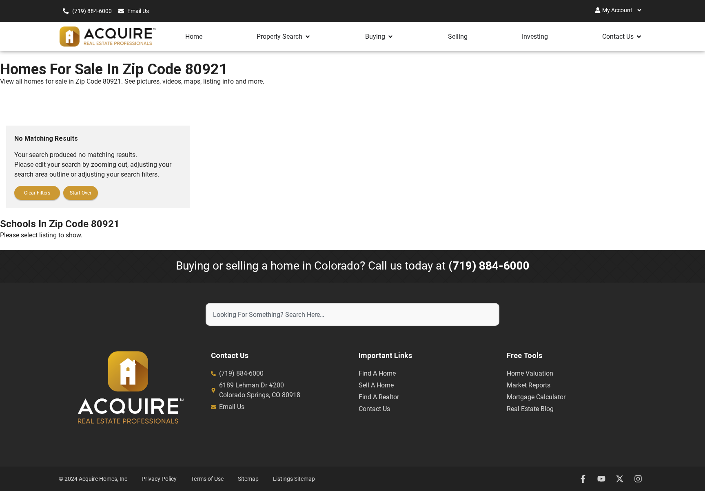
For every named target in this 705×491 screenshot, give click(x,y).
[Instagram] (638, 479)
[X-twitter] (620, 479)
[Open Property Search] (307, 37)
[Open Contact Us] (639, 37)
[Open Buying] (390, 37)
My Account (617, 10)
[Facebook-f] (583, 479)
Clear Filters (37, 193)
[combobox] (352, 314)
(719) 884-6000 (489, 265)
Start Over (80, 193)
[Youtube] (601, 479)
